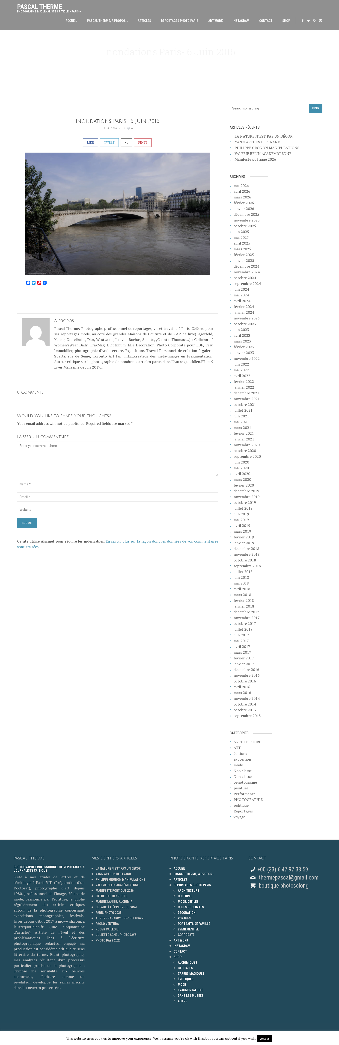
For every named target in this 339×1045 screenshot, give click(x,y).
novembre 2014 (247, 698)
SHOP (286, 21)
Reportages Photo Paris (179, 21)
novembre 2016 (247, 675)
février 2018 (244, 600)
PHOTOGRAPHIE (248, 799)
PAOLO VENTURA (107, 924)
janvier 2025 (244, 260)
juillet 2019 (243, 508)
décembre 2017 (246, 611)
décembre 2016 (246, 669)
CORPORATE (186, 935)
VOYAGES (184, 918)
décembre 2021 (246, 393)
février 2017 (244, 658)
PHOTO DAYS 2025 (108, 940)
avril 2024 (242, 300)
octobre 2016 (245, 681)
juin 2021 (241, 416)
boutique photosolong (283, 885)
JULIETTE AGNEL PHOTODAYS (116, 935)
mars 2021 (242, 427)
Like (90, 142)
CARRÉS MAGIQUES (191, 973)
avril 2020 (242, 473)
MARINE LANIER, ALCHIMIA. (114, 901)
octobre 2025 (245, 225)
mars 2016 (242, 692)
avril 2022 (242, 375)
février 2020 (244, 485)
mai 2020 (241, 467)
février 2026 (244, 202)
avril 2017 (242, 646)
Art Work (215, 21)
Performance (245, 793)
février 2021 (244, 433)
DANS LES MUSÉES (190, 996)
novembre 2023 (247, 318)
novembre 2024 (247, 272)
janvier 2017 (244, 663)
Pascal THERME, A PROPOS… (107, 21)
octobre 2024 (245, 277)
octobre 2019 (245, 502)
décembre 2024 (246, 266)
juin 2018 (241, 577)
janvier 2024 (244, 312)
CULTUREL (185, 896)
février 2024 (244, 306)
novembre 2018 (247, 554)
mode (238, 765)
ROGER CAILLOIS (107, 929)
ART (237, 747)
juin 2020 (241, 462)
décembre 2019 (246, 490)
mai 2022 (241, 369)
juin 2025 (241, 231)
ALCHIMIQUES (187, 962)
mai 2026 (241, 185)
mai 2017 (241, 640)
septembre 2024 (247, 283)
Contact (265, 21)
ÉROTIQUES (185, 979)
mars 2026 (242, 197)
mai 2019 (241, 519)
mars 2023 (242, 341)
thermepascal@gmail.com (288, 877)
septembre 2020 (247, 456)
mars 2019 (242, 531)
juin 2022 (241, 364)
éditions (240, 753)
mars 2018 (242, 594)
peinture (241, 788)
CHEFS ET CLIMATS (191, 907)
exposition (242, 759)
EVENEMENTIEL (188, 929)
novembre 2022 (247, 358)
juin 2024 (241, 289)
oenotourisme (245, 782)
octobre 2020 (245, 450)
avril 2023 (242, 335)
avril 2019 (242, 525)
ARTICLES (144, 21)
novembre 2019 (247, 496)
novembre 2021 (247, 398)
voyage (239, 816)
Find (315, 108)
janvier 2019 (244, 542)
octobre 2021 (245, 404)
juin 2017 (241, 635)
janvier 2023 (244, 352)
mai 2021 (241, 421)
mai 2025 (241, 237)
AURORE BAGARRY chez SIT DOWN (119, 918)
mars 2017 (242, 652)
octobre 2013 (245, 709)
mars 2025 (242, 248)
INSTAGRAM (241, 21)
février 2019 (244, 537)
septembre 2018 (247, 565)
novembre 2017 (247, 617)
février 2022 (244, 381)
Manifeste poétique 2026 (255, 159)
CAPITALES (185, 968)
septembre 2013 (247, 715)
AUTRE (182, 1001)
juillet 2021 (243, 410)
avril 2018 (242, 588)
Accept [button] (264, 1038)
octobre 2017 (245, 623)
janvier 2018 (244, 606)
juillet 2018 (243, 571)
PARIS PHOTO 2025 (108, 913)
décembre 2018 (246, 548)
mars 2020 (242, 479)
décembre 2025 (246, 214)
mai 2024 (241, 295)
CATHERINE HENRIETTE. (112, 896)
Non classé (243, 770)
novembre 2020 (247, 444)
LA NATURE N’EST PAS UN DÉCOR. (264, 136)
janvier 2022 (244, 387)
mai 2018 (241, 583)
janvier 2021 (244, 439)
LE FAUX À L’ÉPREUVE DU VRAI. (117, 907)
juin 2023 (241, 329)
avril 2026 (242, 191)
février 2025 (244, 254)
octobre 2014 (245, 704)
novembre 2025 (247, 220)
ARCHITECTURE (247, 741)
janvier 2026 (244, 208)
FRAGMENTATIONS (190, 990)
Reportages (243, 811)
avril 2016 (242, 686)
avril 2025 (242, 243)
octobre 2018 (245, 560)
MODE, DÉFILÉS (188, 901)
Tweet (109, 142)
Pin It (142, 142)
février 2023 (244, 346)
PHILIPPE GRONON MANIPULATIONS (267, 147)
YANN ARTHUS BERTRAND (257, 142)
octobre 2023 (245, 323)
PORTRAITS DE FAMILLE (194, 924)
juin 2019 (241, 514)
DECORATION (187, 913)
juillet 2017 (243, 629)
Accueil (71, 21)
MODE (182, 984)
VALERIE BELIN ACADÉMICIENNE (263, 153)
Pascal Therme (49, 7)
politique (241, 805)
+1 (126, 142)
